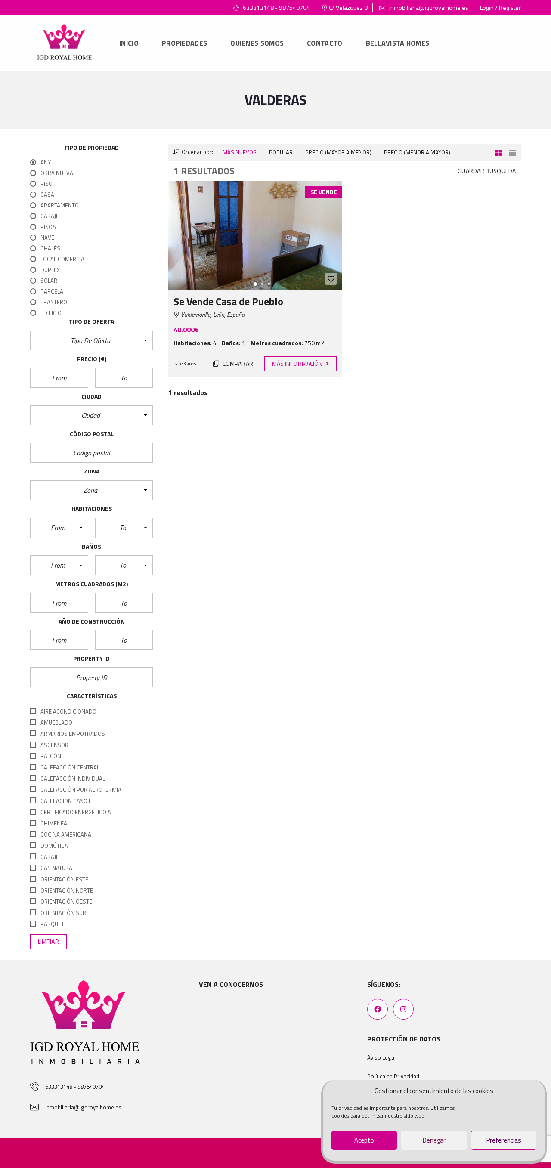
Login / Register (500, 7)
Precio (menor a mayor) (417, 152)
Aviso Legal (381, 1057)
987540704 (294, 7)
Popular (281, 152)
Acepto (364, 1140)
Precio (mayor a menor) (338, 152)
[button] (91, 340)
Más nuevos (240, 152)
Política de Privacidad (393, 1076)
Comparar (237, 363)
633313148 (258, 7)
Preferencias (503, 1140)
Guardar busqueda (487, 170)
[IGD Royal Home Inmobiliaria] (64, 43)
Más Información (298, 363)
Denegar (434, 1140)
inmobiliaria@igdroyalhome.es (428, 7)
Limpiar (48, 941)
